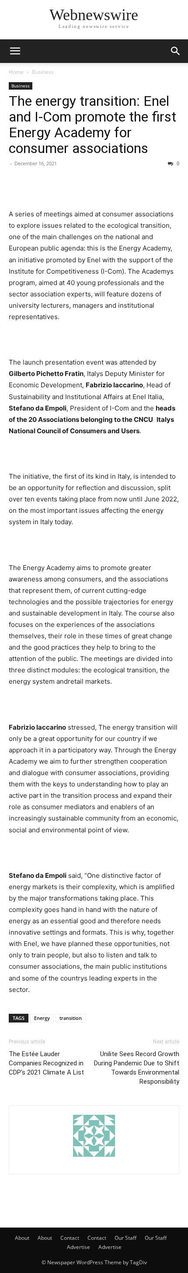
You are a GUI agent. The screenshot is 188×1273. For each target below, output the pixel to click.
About (22, 1238)
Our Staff (125, 1238)
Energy (42, 1018)
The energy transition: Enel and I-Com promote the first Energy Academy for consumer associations (92, 125)
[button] (15, 51)
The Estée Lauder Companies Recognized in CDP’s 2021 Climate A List (46, 1063)
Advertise (78, 1247)
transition (70, 1018)
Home (16, 72)
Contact (69, 1238)
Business (43, 72)
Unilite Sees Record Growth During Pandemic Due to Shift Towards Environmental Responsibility (136, 1067)
